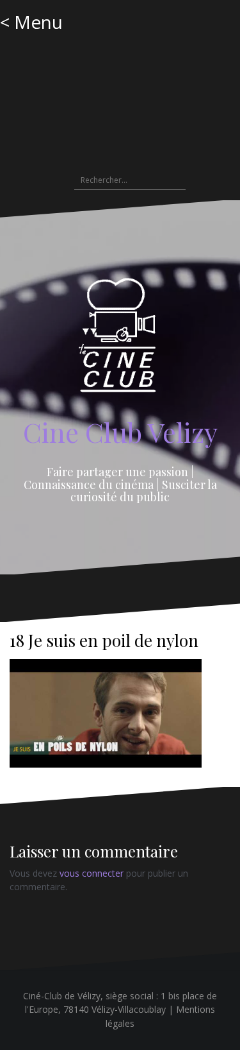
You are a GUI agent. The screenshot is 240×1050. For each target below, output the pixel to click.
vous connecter (92, 873)
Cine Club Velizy (120, 432)
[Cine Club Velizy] (120, 339)
